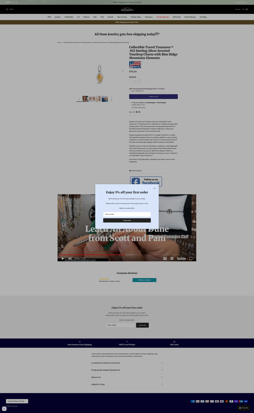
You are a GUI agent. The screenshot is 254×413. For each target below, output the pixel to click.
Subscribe (127, 220)
